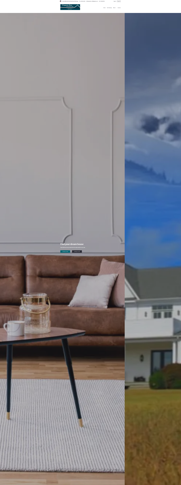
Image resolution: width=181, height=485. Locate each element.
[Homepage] (70, 7)
